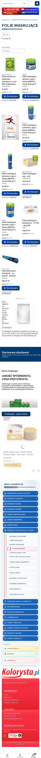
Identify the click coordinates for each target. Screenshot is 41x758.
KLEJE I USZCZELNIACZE (15, 612)
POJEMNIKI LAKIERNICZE (18, 583)
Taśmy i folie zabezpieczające (20, 556)
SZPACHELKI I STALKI (17, 594)
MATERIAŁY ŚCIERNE (14, 504)
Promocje (11, 660)
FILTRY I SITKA (14, 567)
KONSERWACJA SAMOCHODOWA (18, 493)
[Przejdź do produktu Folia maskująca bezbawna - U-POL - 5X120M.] (30, 210)
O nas (6, 695)
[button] (37, 3)
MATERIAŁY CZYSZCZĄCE (18, 578)
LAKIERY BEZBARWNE (14, 520)
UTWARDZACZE (12, 617)
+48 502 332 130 (10, 716)
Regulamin (8, 697)
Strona (17, 298)
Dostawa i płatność (11, 702)
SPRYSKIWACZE (15, 589)
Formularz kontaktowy (12, 713)
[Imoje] (10, 127)
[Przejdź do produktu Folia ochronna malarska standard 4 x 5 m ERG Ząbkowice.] (10, 64)
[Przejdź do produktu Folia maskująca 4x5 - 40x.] (30, 161)
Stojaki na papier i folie (18, 552)
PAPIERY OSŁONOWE (17, 544)
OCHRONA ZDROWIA (14, 509)
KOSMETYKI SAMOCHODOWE (17, 628)
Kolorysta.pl (5, 20)
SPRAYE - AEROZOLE (14, 622)
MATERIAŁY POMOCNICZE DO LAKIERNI (24, 20)
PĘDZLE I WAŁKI (15, 573)
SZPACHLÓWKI (12, 525)
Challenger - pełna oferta (16, 414)
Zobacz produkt (11, 465)
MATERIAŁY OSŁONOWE (18, 536)
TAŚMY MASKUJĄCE (16, 540)
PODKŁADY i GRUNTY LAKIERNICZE (19, 601)
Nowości (10, 654)
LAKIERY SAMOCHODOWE (16, 514)
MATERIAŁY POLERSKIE (15, 498)
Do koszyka (12, 96)
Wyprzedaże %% (13, 648)
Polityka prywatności (11, 700)
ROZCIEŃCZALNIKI (13, 607)
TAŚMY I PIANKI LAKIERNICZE (19, 562)
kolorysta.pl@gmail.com (13, 718)
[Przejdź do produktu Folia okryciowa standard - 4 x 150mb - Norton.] (10, 258)
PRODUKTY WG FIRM (14, 633)
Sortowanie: (6, 47)
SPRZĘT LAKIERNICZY (14, 638)
